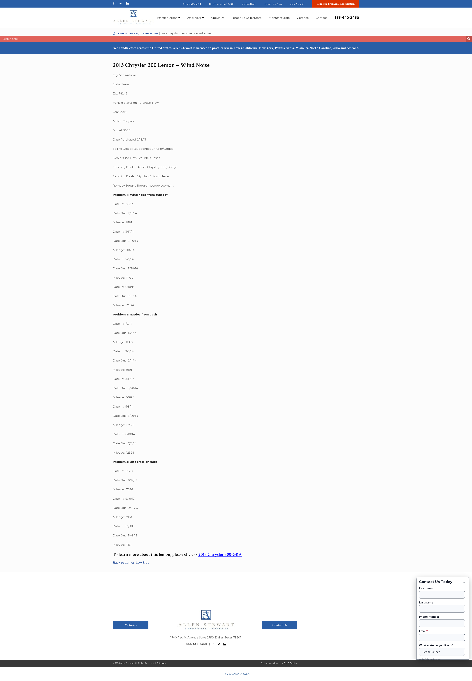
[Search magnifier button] (469, 39)
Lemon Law (150, 33)
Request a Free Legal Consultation (336, 4)
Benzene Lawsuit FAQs (221, 4)
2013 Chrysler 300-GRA (220, 554)
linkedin (127, 3)
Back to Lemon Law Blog (131, 562)
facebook (113, 3)
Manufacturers (279, 18)
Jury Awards (297, 4)
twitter (120, 3)
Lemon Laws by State (246, 18)
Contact (321, 18)
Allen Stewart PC (114, 33)
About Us (217, 18)
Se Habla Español (192, 4)
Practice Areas (167, 18)
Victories (302, 18)
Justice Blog (248, 4)
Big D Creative (291, 663)
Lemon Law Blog (273, 4)
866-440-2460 (346, 18)
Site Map (161, 663)
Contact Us (279, 625)
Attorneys (194, 18)
